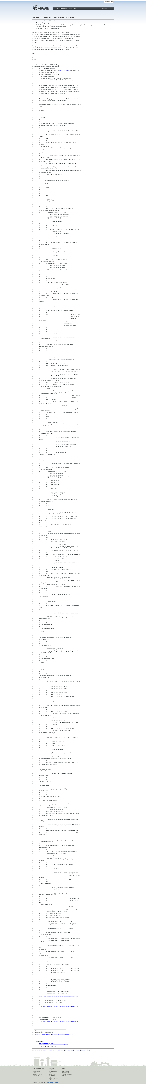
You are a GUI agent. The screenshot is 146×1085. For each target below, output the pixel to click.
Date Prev (36, 1050)
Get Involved (36, 1071)
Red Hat (52, 1083)
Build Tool (51, 1079)
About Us (35, 1070)
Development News (67, 1074)
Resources (52, 1068)
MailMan (63, 1083)
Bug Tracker (52, 1077)
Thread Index (69, 1050)
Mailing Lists (63, 8)
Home (56, 8)
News (63, 1068)
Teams (34, 1072)
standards (42, 1083)
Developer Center (53, 1070)
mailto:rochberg (64, 70)
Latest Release (65, 1071)
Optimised (35, 1083)
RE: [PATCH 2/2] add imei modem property (53, 1044)
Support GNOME (37, 1074)
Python (67, 1083)
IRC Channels (52, 1075)
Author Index (85, 1050)
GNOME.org (109, 1)
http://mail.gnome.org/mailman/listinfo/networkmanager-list (58, 996)
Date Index (77, 1050)
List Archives (72, 8)
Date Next (42, 1050)
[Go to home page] (43, 10)
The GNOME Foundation (39, 1077)
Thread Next (59, 1050)
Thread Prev (51, 1050)
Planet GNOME (65, 1072)
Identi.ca (64, 1075)
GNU (72, 1083)
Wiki (50, 1072)
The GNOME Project (38, 1068)
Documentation (53, 1071)
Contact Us (36, 1075)
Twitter (63, 1077)
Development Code (53, 1078)
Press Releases (65, 1070)
